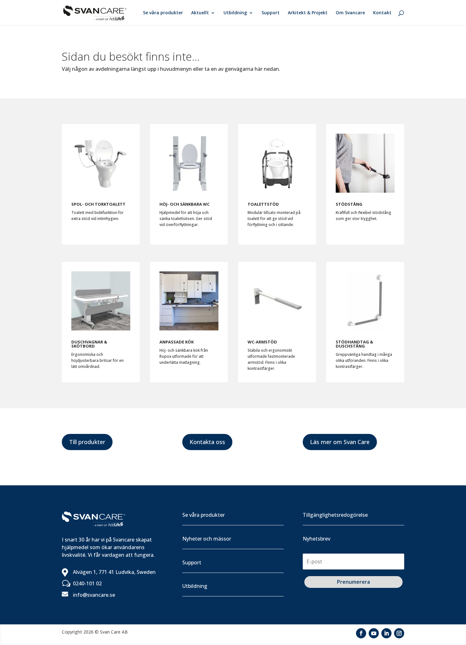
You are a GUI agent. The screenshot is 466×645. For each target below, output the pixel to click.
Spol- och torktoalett (98, 204)
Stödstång (349, 204)
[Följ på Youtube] (374, 633)
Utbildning (235, 13)
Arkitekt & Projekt (307, 13)
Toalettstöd (263, 204)
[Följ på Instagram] (399, 633)
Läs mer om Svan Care (340, 442)
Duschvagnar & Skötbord (89, 344)
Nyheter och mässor (206, 538)
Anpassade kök (176, 342)
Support (271, 13)
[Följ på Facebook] (361, 633)
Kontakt (382, 13)
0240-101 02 (87, 583)
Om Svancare (350, 13)
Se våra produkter (163, 13)
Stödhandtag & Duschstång (354, 344)
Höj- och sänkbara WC (184, 204)
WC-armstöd (262, 342)
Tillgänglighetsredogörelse (335, 514)
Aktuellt (200, 13)
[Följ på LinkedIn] (386, 633)
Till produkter (87, 442)
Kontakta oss (207, 442)
